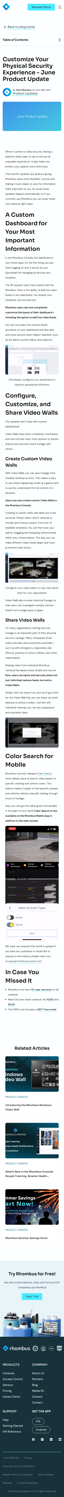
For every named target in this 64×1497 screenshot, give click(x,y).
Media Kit (38, 1391)
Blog (35, 1385)
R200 (50, 999)
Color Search (44, 773)
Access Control (13, 1379)
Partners (37, 1379)
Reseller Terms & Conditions (18, 1474)
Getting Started (13, 1426)
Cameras (8, 1373)
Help (6, 1420)
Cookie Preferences (27, 1482)
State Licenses (45, 1474)
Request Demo (41, 7)
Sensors (8, 1385)
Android (41, 1430)
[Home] (16, 1348)
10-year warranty (41, 989)
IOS (38, 1421)
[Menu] (59, 7)
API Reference (12, 1431)
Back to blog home (21, 27)
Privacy (28, 1457)
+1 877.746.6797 (11, 1457)
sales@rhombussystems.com (25, 961)
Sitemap (7, 1482)
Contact (37, 1402)
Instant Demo (11, 1396)
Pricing (7, 1391)
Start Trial (32, 1296)
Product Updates (25, 93)
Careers (37, 1396)
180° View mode (47, 1009)
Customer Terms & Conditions (19, 1466)
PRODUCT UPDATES (16, 1097)
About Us (38, 1373)
